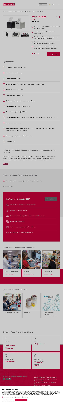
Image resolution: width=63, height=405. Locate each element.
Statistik (18, 397)
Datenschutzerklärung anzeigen (47, 394)
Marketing (25, 397)
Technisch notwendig (8, 397)
